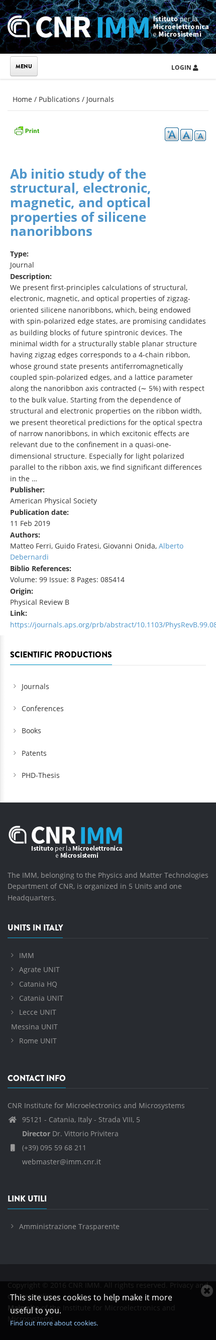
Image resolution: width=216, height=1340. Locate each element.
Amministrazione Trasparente (69, 1226)
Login (182, 67)
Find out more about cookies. (54, 1322)
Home (22, 99)
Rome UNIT (38, 1040)
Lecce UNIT (37, 1012)
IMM (26, 955)
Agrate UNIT (39, 969)
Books (31, 730)
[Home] (108, 25)
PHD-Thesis (41, 775)
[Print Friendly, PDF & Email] (26, 130)
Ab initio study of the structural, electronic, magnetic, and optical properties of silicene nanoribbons (80, 202)
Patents (34, 753)
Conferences (43, 708)
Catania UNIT (41, 998)
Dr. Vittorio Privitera (70, 1133)
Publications (59, 99)
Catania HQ (38, 984)
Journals (100, 99)
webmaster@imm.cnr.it (60, 1161)
